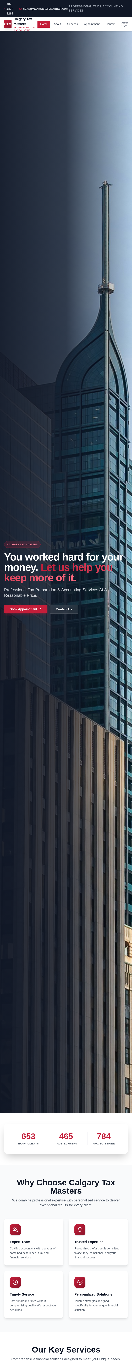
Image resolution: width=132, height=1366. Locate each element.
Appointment (92, 24)
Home (44, 24)
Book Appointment (23, 609)
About (57, 24)
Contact (110, 24)
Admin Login (125, 24)
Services (72, 24)
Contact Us (64, 609)
